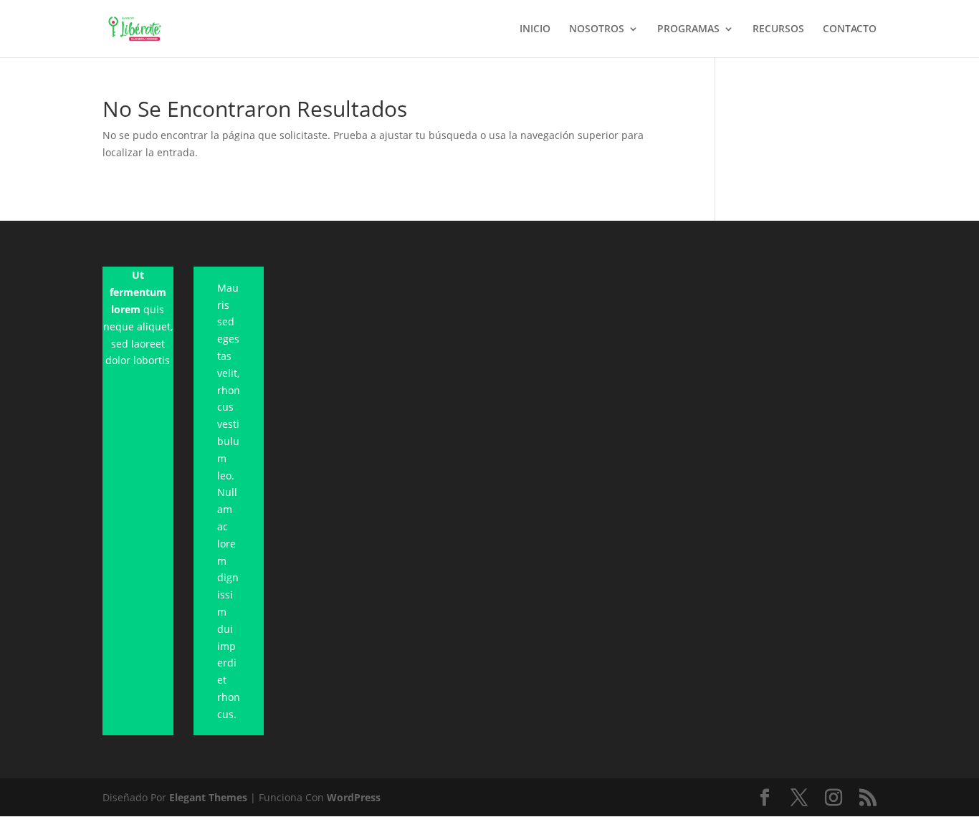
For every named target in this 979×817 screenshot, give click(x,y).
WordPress (354, 797)
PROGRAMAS (688, 29)
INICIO (535, 29)
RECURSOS (778, 29)
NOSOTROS (596, 29)
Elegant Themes (208, 797)
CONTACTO (850, 29)
